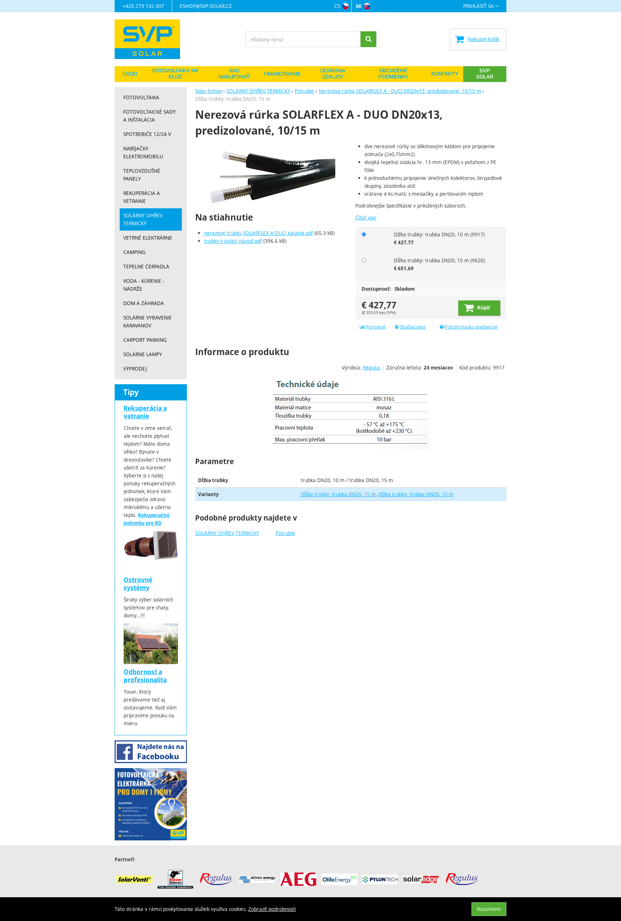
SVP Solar (484, 74)
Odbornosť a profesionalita (145, 676)
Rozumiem (489, 909)
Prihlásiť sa (478, 6)
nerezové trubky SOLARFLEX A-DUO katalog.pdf (258, 233)
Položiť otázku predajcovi (471, 327)
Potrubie (285, 533)
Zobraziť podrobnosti (272, 909)
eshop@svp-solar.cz (206, 6)
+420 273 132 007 (143, 6)
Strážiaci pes (413, 327)
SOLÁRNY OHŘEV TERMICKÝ (227, 533)
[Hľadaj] (368, 39)
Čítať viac (365, 217)
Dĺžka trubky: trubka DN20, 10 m (416, 494)
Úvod (130, 74)
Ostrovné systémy (138, 584)
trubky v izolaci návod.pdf (233, 240)
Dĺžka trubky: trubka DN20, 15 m (338, 494)
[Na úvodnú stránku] (151, 39)
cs (337, 6)
